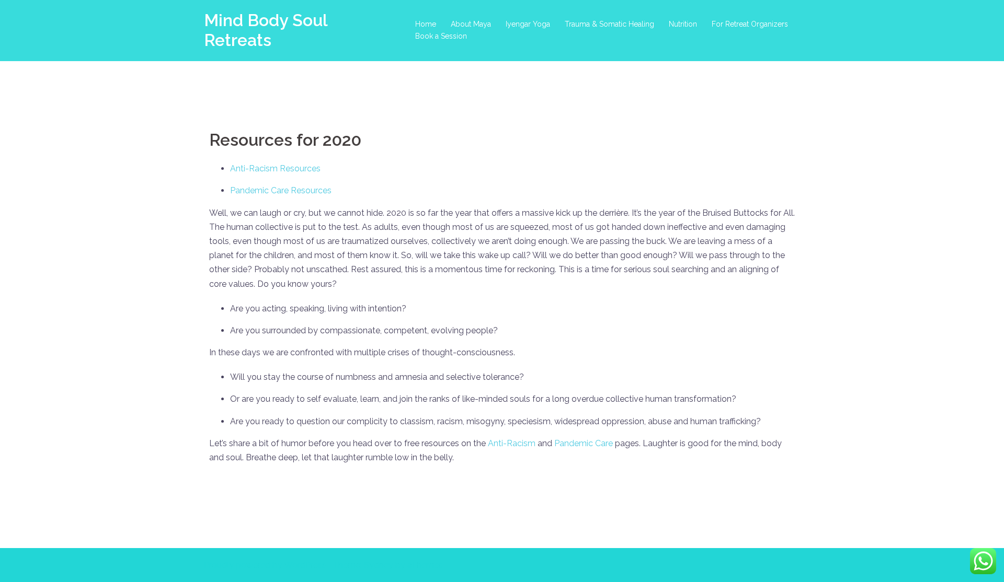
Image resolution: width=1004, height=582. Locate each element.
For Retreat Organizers (750, 24)
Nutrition (683, 24)
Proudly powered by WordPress (265, 565)
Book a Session (441, 36)
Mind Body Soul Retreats (265, 30)
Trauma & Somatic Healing (609, 24)
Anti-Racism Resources (275, 168)
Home (425, 24)
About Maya (471, 24)
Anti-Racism (511, 443)
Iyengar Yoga (528, 24)
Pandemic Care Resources (281, 190)
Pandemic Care (583, 443)
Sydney (378, 565)
